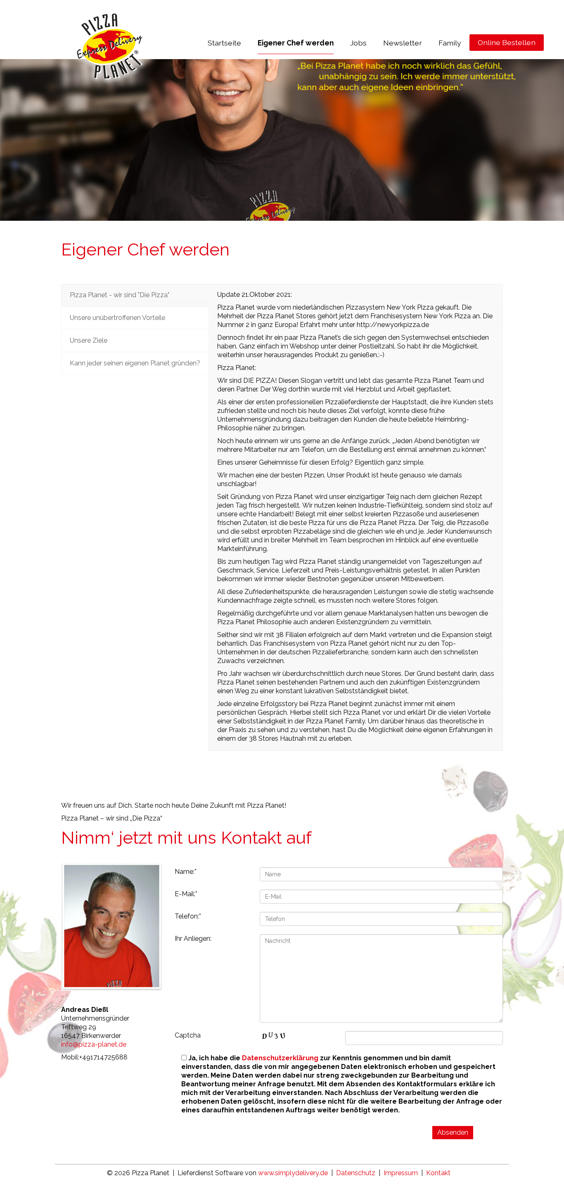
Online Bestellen (507, 42)
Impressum (401, 1173)
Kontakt (438, 1173)
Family (449, 42)
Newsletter (402, 42)
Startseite (224, 42)
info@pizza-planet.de (93, 1044)
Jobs (358, 42)
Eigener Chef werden (296, 42)
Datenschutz (355, 1173)
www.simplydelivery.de (293, 1173)
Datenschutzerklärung (280, 1058)
